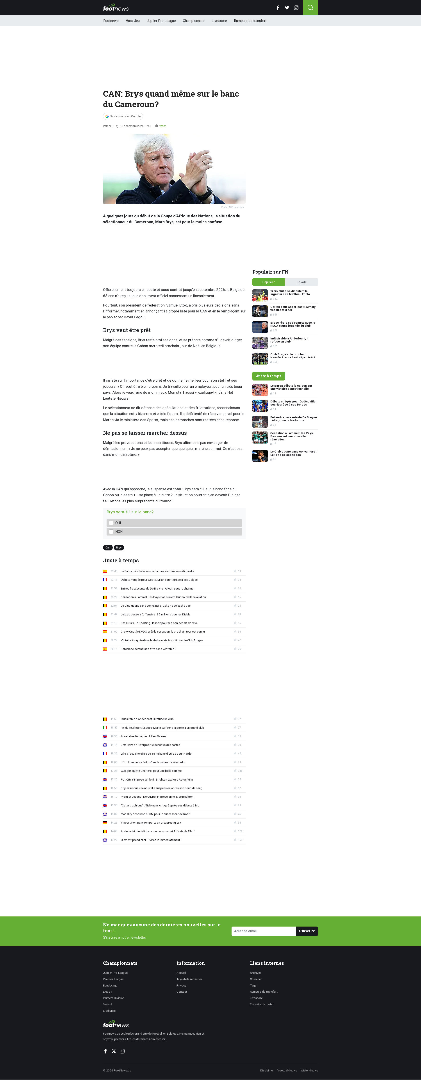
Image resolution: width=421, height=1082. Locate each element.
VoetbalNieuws (287, 1070)
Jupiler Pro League (161, 21)
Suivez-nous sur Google (125, 116)
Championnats (194, 21)
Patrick (107, 126)
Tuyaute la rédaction (190, 979)
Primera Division (113, 998)
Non (119, 532)
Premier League (113, 979)
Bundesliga (110, 985)
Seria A (107, 1004)
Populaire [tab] (268, 282)
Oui (118, 523)
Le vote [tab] (302, 282)
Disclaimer (267, 1070)
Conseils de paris (261, 1004)
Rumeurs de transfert (250, 21)
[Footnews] (155, 1023)
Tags (253, 985)
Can (107, 547)
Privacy (181, 985)
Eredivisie (109, 1010)
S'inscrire (307, 931)
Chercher (256, 979)
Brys (119, 547)
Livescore (219, 21)
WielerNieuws (309, 1070)
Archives (255, 972)
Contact (182, 991)
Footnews (111, 21)
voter (162, 126)
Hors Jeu (133, 21)
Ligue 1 (107, 991)
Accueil (181, 972)
